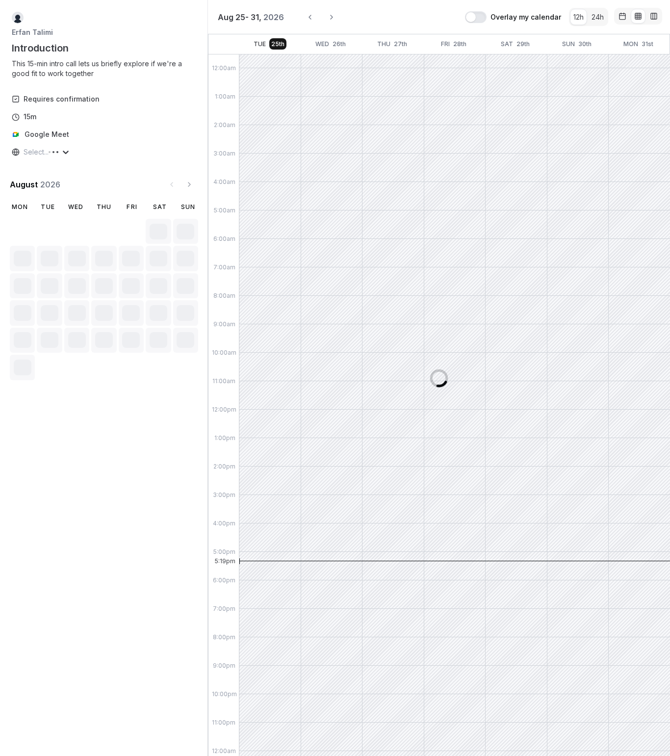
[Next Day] (331, 17)
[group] (588, 17)
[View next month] (189, 184)
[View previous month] (171, 184)
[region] (104, 68)
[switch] (476, 17)
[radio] (578, 17)
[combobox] (25, 152)
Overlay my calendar (525, 17)
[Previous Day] (310, 17)
